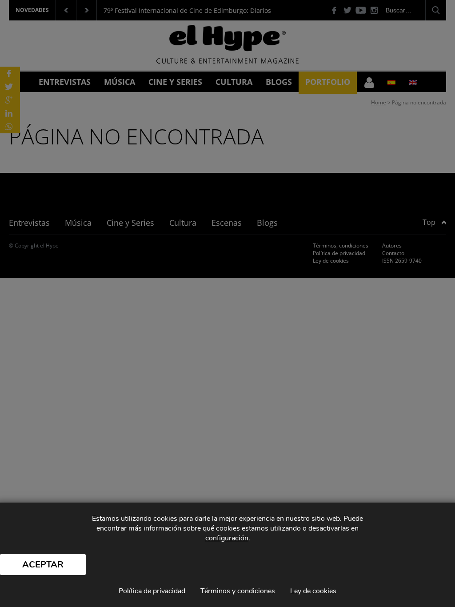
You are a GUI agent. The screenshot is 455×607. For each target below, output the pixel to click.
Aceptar (43, 565)
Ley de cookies (313, 591)
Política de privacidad (152, 591)
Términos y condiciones (237, 591)
